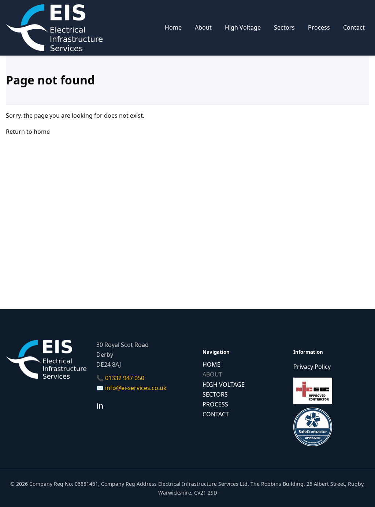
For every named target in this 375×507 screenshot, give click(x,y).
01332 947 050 (124, 378)
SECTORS (215, 394)
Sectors (284, 27)
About (203, 27)
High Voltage (243, 27)
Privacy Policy (312, 367)
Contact (354, 27)
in (100, 405)
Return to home (28, 132)
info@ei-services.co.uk (136, 388)
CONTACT (216, 414)
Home (173, 27)
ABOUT (212, 374)
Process (319, 27)
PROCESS (215, 404)
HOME (211, 364)
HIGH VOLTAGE (224, 385)
